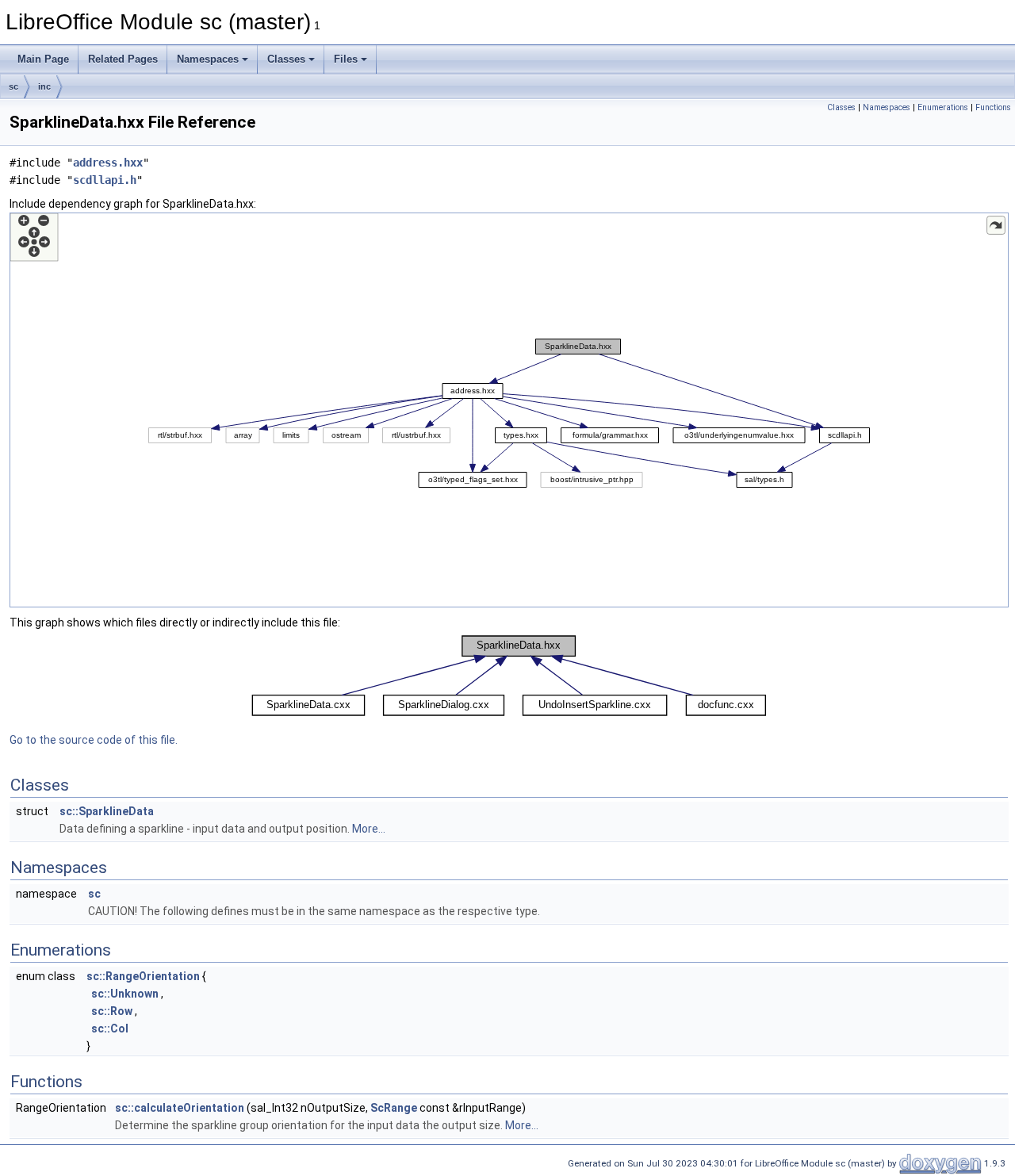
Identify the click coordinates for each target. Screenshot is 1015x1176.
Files (346, 59)
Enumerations (942, 107)
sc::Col (109, 1028)
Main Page (43, 59)
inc (44, 86)
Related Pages (123, 59)
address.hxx (108, 162)
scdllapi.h (104, 180)
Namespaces (208, 59)
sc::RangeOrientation (143, 976)
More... (368, 828)
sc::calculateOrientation (179, 1107)
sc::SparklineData (106, 811)
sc (13, 86)
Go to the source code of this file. (94, 740)
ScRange (393, 1107)
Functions (993, 107)
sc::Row (111, 1011)
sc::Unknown (125, 993)
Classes (286, 59)
